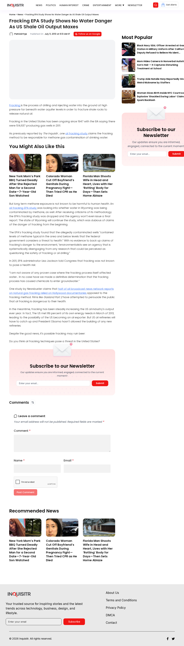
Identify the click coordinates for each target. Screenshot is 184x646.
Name (19, 460)
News (39, 5)
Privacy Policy (116, 607)
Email (69, 460)
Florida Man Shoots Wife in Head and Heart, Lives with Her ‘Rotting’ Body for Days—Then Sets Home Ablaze (98, 186)
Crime (85, 5)
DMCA (110, 615)
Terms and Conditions (121, 600)
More (118, 5)
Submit (100, 383)
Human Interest (69, 5)
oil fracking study (76, 133)
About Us (112, 593)
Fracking (15, 105)
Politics (51, 5)
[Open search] (155, 5)
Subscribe (74, 621)
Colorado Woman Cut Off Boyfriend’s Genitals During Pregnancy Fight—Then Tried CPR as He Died (61, 186)
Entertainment (102, 5)
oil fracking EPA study (23, 208)
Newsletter (135, 5)
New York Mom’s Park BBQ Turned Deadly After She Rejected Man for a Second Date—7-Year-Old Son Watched (24, 186)
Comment (22, 431)
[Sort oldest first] (32, 402)
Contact (111, 622)
